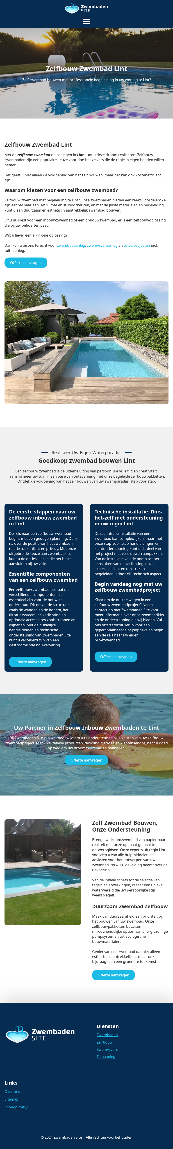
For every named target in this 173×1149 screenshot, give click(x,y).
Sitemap (11, 1099)
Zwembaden (107, 1034)
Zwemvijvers (107, 1049)
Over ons (12, 1091)
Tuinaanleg (106, 1056)
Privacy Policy (16, 1107)
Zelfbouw (105, 1042)
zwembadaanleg (71, 245)
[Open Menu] (86, 21)
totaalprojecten (137, 245)
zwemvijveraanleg (102, 245)
